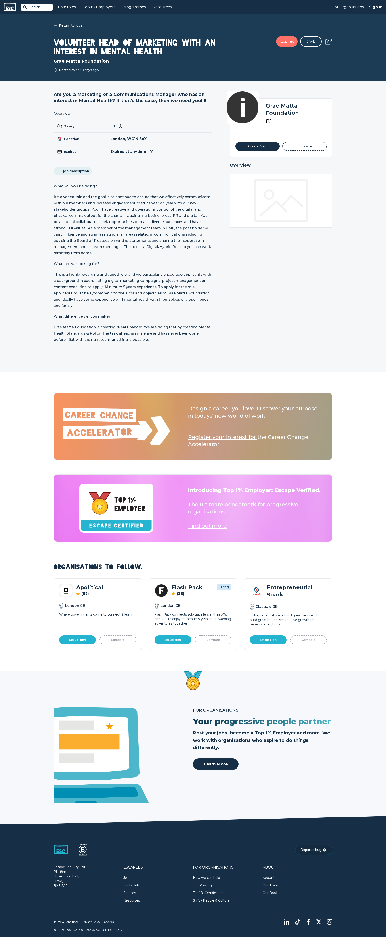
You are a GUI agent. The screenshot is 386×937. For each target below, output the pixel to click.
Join (126, 878)
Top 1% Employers (99, 7)
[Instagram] (329, 922)
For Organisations (348, 7)
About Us (270, 878)
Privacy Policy (91, 921)
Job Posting (202, 885)
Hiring (224, 587)
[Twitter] (319, 922)
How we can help (206, 878)
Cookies (109, 921)
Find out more (207, 526)
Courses (129, 893)
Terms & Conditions (66, 921)
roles (67, 7)
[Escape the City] (10, 7)
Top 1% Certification (208, 893)
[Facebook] (308, 922)
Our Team (270, 885)
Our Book (270, 893)
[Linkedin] (287, 922)
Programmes (134, 7)
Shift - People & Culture (211, 900)
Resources (162, 7)
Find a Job (131, 885)
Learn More (216, 764)
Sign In (375, 7)
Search (34, 7)
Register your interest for (222, 437)
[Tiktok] (297, 922)
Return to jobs (70, 25)
